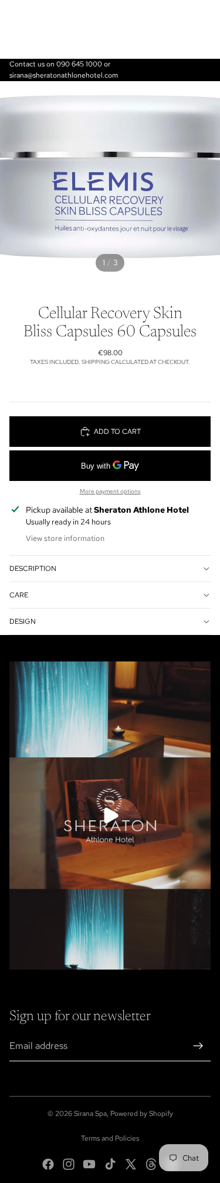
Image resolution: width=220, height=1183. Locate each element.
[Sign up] (198, 1046)
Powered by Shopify (141, 1113)
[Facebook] (48, 1164)
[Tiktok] (110, 1164)
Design (22, 621)
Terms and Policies (110, 1138)
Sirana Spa (90, 1113)
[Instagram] (69, 1164)
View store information (65, 538)
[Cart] (206, 29)
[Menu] (13, 29)
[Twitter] (131, 1164)
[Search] (39, 29)
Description (32, 568)
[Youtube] (89, 1164)
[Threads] (151, 1164)
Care (18, 595)
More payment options (110, 491)
